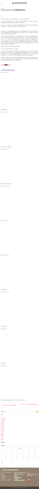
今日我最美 (3, 417)
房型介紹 (2, 431)
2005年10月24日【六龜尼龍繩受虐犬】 (9, 405)
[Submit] (37, 412)
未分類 (2, 437)
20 (17, 456)
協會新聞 (2, 425)
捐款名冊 (2, 433)
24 (1, 458)
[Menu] (1, 3)
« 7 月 (2, 462)
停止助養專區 (3, 419)
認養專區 (2, 439)
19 (11, 456)
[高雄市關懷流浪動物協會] (19, 3)
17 (1, 456)
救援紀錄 (2, 8)
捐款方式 (6, 64)
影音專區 (2, 427)
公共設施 (2, 421)
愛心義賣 (2, 429)
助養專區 (2, 423)
